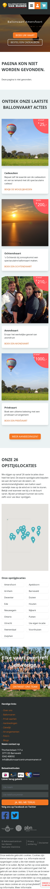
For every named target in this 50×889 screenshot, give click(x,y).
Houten (32, 603)
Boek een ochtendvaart (18, 266)
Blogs (6, 740)
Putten (32, 616)
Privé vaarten (10, 718)
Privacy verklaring (32, 842)
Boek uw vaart (25, 35)
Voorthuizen (35, 629)
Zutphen (8, 636)
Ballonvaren (9, 714)
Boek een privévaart (15, 420)
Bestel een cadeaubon (25, 42)
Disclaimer (43, 842)
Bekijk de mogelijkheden (18, 189)
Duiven (32, 597)
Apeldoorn (34, 584)
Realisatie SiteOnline (11, 847)
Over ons (7, 710)
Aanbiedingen (10, 723)
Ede (6, 603)
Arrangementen (11, 731)
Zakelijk (7, 727)
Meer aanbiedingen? (25, 436)
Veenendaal (10, 629)
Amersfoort (10, 584)
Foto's (6, 736)
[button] (18, 532)
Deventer (9, 597)
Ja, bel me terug (25, 802)
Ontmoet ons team (25, 686)
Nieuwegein (10, 610)
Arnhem (8, 591)
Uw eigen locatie (37, 623)
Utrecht (8, 623)
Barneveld (34, 591)
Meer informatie (23, 887)
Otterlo (8, 616)
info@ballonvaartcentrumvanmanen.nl (21, 759)
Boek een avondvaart (16, 343)
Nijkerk (32, 610)
